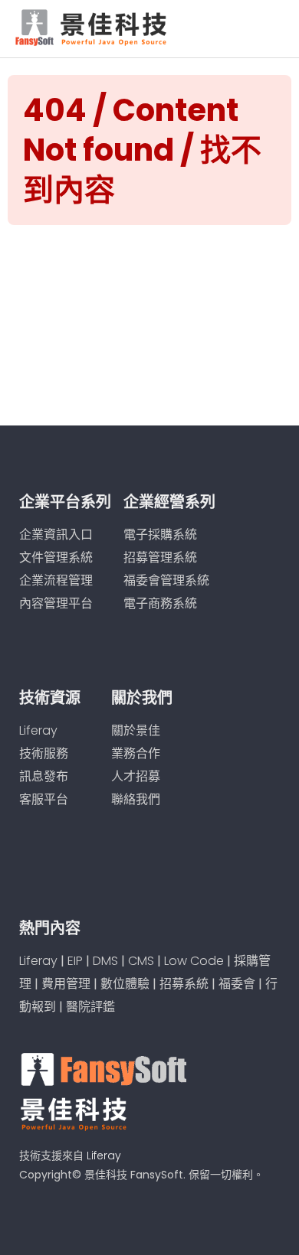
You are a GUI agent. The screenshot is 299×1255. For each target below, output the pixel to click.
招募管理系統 (160, 557)
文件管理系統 (56, 557)
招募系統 (184, 984)
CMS (141, 961)
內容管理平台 (56, 603)
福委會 (237, 984)
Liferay (38, 730)
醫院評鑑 (90, 1006)
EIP (75, 961)
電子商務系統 (160, 603)
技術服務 (43, 753)
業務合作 (135, 753)
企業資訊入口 (56, 534)
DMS (105, 961)
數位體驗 (125, 984)
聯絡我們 (135, 799)
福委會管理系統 (166, 580)
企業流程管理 (56, 580)
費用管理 (65, 984)
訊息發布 (43, 776)
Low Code (194, 961)
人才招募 (135, 776)
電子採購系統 (160, 534)
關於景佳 (135, 730)
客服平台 (43, 799)
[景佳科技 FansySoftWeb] (93, 25)
